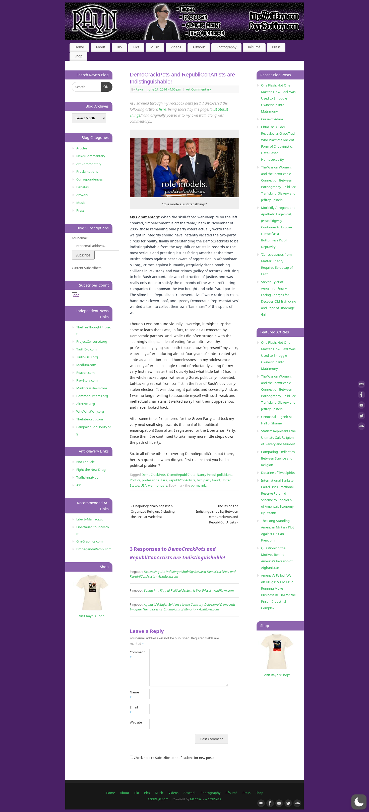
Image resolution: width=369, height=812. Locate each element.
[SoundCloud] (361, 427)
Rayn (139, 89)
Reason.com (85, 372)
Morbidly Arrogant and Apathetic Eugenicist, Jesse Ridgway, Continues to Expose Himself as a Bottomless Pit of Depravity (278, 227)
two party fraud (208, 480)
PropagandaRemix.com (93, 549)
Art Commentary (198, 89)
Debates (82, 187)
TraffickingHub (87, 477)
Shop (78, 56)
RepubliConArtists (181, 480)
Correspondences (89, 179)
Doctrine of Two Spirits (278, 472)
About (100, 47)
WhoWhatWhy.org (90, 411)
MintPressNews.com (91, 388)
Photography (226, 47)
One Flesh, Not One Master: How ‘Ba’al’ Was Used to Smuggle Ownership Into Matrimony (278, 98)
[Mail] (361, 385)
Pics (136, 47)
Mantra (195, 799)
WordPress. (213, 799)
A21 (79, 485)
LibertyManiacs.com (91, 519)
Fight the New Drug (91, 469)
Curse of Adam (272, 119)
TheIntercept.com (89, 419)
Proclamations (87, 171)
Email (134, 710)
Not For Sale (85, 462)
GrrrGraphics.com (89, 541)
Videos (176, 47)
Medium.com (86, 365)
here (162, 109)
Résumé (254, 47)
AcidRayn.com (158, 799)
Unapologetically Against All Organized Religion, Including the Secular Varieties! (153, 511)
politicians (224, 475)
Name (134, 695)
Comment (135, 655)
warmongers (157, 485)
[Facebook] (361, 395)
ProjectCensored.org (91, 341)
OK (105, 87)
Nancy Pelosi (206, 475)
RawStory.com (87, 380)
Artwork (199, 47)
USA (144, 485)
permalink (198, 485)
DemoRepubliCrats (181, 475)
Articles (81, 148)
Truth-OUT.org (87, 357)
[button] (358, 801)
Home (79, 47)
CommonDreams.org (92, 396)
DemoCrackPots (154, 475)
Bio (119, 47)
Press (276, 47)
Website (135, 722)
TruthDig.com (86, 349)
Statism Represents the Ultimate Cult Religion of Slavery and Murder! (278, 437)
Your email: (80, 238)
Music (154, 47)
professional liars (154, 480)
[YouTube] (361, 406)
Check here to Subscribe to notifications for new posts (173, 758)
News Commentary (90, 156)
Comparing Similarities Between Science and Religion (278, 458)
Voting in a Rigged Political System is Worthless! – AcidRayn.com (189, 590)
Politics (135, 480)
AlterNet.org (85, 403)
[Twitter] (361, 416)
